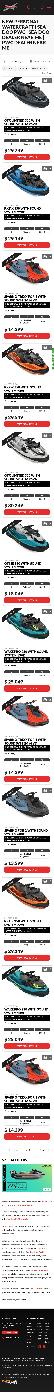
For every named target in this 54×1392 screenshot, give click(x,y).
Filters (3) (16, 61)
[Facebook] (39, 1346)
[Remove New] (26, 68)
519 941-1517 (12, 1337)
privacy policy (44, 1365)
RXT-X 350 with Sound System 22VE (22, 923)
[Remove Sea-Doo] (14, 68)
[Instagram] (44, 1346)
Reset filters (47, 73)
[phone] (35, 7)
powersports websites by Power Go (36, 1374)
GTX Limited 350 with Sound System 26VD (22, 122)
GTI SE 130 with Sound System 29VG (22, 565)
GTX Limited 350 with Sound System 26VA (22, 477)
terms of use (6, 1367)
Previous (13, 1150)
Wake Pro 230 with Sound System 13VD (26, 653)
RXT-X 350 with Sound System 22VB (22, 210)
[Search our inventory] (29, 7)
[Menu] (49, 7)
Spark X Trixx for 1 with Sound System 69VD (25, 298)
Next (42, 1150)
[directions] (42, 7)
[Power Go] (25, 1381)
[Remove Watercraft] (44, 68)
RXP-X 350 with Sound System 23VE (22, 389)
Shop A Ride (17, 1377)
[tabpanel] (37, 1332)
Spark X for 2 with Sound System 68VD (26, 832)
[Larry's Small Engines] (13, 7)
